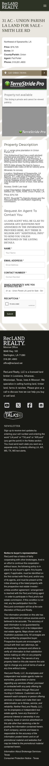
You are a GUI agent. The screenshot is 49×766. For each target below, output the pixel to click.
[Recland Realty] (10, 5)
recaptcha (12, 298)
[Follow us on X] (18, 405)
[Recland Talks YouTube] (6, 405)
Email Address (14, 260)
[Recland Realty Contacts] (41, 405)
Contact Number (15, 272)
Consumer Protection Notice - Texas (21, 758)
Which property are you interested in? (19, 285)
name (8, 248)
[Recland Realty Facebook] (29, 405)
